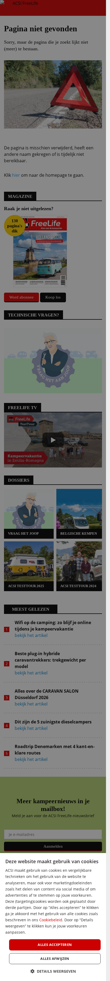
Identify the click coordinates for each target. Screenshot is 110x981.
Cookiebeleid (50, 919)
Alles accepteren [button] (55, 944)
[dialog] (53, 917)
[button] (53, 971)
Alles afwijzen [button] (54, 958)
